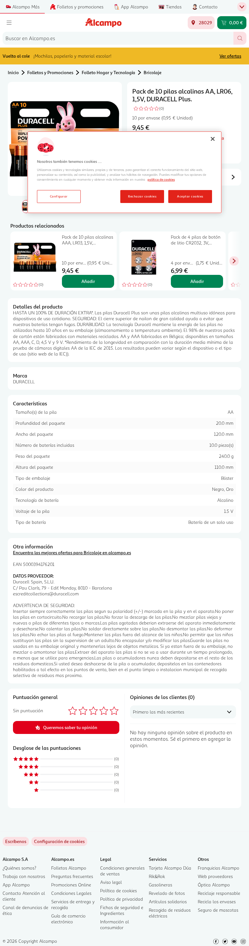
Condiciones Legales (71, 893)
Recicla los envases (217, 901)
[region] (124, 172)
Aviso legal (111, 882)
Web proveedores (215, 876)
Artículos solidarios (168, 901)
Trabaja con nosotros (24, 876)
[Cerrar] (213, 139)
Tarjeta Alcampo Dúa (170, 868)
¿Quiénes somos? (19, 868)
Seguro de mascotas (218, 910)
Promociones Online (71, 884)
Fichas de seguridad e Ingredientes (121, 910)
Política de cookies (118, 890)
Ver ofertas (230, 56)
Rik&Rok (157, 876)
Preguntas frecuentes (72, 876)
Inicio (13, 72)
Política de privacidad (121, 899)
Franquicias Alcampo (218, 868)
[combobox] (118, 38)
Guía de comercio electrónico (68, 918)
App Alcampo (16, 884)
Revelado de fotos (167, 893)
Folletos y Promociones (50, 72)
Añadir (88, 281)
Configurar (59, 196)
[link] (59, 841)
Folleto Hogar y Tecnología (108, 72)
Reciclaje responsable (219, 893)
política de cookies (161, 179)
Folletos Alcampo (68, 868)
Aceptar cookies (190, 196)
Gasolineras (160, 884)
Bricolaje (152, 72)
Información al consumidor (114, 924)
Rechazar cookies (142, 196)
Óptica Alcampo (214, 884)
